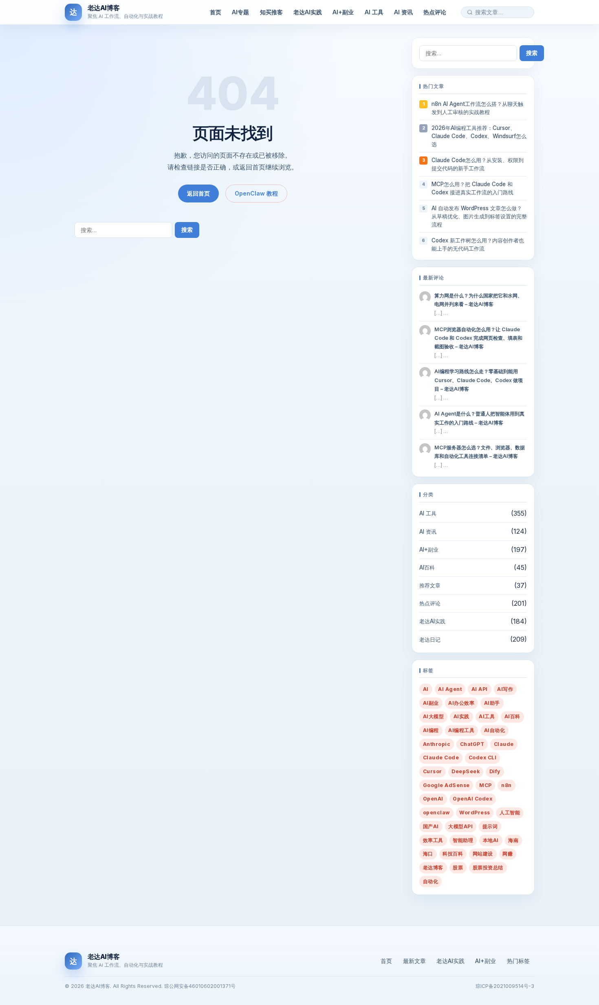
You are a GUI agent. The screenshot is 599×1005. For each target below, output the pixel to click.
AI (426, 689)
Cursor (432, 771)
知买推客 (271, 12)
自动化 (430, 881)
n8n (506, 785)
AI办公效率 (461, 703)
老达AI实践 (307, 12)
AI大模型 (433, 716)
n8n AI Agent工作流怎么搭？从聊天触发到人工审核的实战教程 (477, 108)
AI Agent (450, 689)
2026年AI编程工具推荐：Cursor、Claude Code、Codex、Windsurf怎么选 (479, 136)
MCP (485, 785)
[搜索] (470, 12)
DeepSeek (465, 771)
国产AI (431, 826)
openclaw (436, 812)
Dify (494, 771)
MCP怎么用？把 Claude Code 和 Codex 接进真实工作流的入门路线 (472, 188)
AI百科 (427, 567)
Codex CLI (482, 757)
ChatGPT (472, 744)
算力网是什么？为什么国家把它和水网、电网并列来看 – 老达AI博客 (478, 299)
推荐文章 (429, 585)
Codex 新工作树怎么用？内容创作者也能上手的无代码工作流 (478, 244)
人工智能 (510, 812)
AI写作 (505, 689)
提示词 (490, 826)
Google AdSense (446, 785)
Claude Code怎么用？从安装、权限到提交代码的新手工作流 (478, 164)
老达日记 (429, 639)
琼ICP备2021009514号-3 (505, 986)
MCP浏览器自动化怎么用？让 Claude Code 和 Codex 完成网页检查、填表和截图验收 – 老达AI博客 (478, 338)
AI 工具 (374, 12)
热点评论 (434, 12)
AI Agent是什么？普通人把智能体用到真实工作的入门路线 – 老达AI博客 (479, 418)
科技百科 (453, 854)
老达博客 (433, 867)
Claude (504, 744)
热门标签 (518, 960)
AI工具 (487, 716)
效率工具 (433, 840)
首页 (215, 12)
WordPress (474, 812)
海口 (428, 854)
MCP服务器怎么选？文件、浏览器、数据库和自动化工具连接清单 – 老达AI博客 (479, 451)
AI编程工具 (461, 730)
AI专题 (240, 12)
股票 (458, 867)
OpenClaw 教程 (256, 193)
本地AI (491, 840)
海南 (513, 840)
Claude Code (441, 757)
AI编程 (431, 730)
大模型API (460, 826)
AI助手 (492, 703)
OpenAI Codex (472, 799)
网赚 (507, 854)
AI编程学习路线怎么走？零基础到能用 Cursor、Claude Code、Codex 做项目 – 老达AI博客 (478, 379)
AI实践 (461, 716)
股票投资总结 (488, 867)
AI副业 (431, 703)
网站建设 (483, 854)
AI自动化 (494, 730)
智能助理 (463, 840)
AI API (479, 689)
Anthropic (436, 744)
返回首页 (198, 193)
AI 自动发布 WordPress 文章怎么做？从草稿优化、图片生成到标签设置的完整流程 (479, 216)
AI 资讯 (403, 12)
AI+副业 (343, 12)
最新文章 (414, 960)
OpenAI (433, 799)
